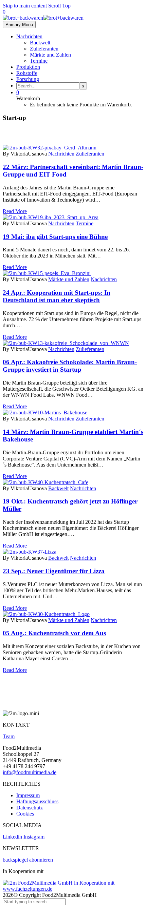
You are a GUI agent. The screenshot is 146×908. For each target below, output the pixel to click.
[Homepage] (43, 18)
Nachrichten (29, 36)
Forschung (27, 79)
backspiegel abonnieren (28, 860)
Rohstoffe (26, 73)
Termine (39, 61)
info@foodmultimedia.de (29, 772)
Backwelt (40, 42)
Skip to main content (25, 5)
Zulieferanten (44, 48)
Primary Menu (19, 24)
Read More (15, 211)
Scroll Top (59, 5)
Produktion (28, 67)
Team (9, 736)
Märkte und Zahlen (50, 55)
